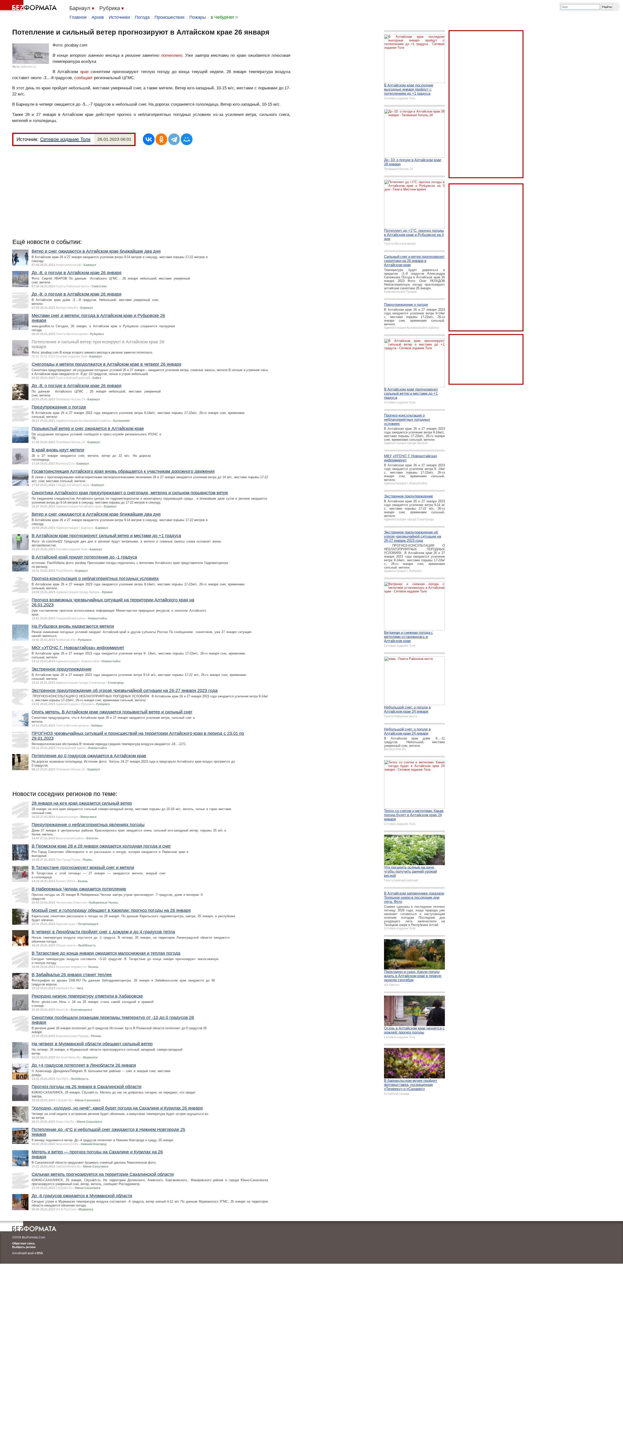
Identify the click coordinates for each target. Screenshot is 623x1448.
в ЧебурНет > (224, 17)
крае (84, 71)
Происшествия (169, 17)
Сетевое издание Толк (65, 139)
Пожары (197, 17)
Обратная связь (23, 1243)
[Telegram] (174, 139)
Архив (98, 17)
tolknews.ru (28, 66)
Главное (78, 17)
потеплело (171, 55)
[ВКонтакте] (149, 139)
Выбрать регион (24, 1247)
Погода (142, 17)
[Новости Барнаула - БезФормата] (29, 6)
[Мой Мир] (186, 139)
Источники (119, 17)
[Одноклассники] (161, 139)
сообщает (83, 77)
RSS (40, 1253)
